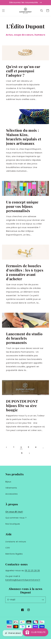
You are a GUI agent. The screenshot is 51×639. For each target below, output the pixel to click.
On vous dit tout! (14, 511)
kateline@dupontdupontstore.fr (22, 579)
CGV (7, 547)
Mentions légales (14, 553)
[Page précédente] (7, 447)
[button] (3, 11)
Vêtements (11, 487)
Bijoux (8, 481)
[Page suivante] (29, 453)
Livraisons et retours (15, 541)
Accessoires (11, 494)
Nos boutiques (12, 524)
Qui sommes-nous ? (15, 517)
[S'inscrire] (43, 600)
